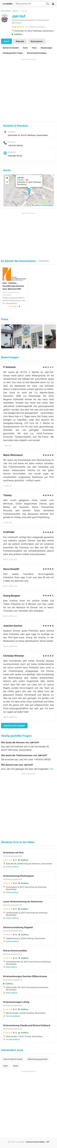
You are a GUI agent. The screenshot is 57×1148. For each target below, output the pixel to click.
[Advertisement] (28, 89)
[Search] (47, 3)
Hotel (5, 1066)
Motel (15, 1066)
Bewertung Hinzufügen (37, 53)
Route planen (37, 41)
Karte (25, 48)
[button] (29, 191)
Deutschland (5, 11)
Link (51, 769)
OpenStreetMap (47, 205)
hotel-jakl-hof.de (15, 156)
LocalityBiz (8, 4)
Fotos (34, 48)
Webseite (20, 41)
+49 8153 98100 (15, 145)
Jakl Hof (20, 177)
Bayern (15, 11)
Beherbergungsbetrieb (38, 1059)
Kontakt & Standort (11, 48)
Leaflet (36, 205)
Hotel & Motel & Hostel (12, 1059)
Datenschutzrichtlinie (35, 1142)
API (47, 1142)
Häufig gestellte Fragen (13, 53)
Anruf (6, 41)
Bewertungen (46, 48)
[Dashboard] (53, 3)
